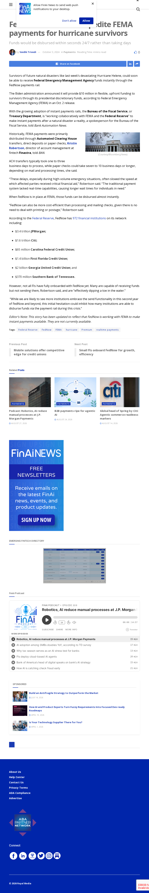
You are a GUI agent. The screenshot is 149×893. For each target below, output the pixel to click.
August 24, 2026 (64, 419)
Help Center (17, 777)
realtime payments (107, 329)
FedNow (46, 329)
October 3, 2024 (51, 52)
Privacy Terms (18, 787)
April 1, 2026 (37, 727)
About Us (15, 772)
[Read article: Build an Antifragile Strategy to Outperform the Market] (20, 696)
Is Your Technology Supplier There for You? (55, 722)
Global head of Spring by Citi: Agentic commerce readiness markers (119, 414)
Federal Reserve (43, 218)
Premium (87, 329)
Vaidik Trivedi (28, 52)
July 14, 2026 (37, 697)
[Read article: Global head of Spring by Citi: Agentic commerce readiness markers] (121, 392)
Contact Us (16, 782)
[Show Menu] (11, 4)
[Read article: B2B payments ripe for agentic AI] (75, 392)
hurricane (71, 329)
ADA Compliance (20, 793)
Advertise (15, 798)
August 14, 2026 (110, 423)
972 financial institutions (89, 218)
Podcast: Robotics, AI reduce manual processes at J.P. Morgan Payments (28, 414)
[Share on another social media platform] (137, 64)
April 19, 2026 (37, 715)
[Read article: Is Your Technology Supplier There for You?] (20, 726)
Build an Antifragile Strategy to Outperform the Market (63, 693)
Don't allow (69, 20)
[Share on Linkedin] (130, 64)
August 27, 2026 (19, 423)
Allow (86, 20)
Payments (70, 52)
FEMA (59, 329)
